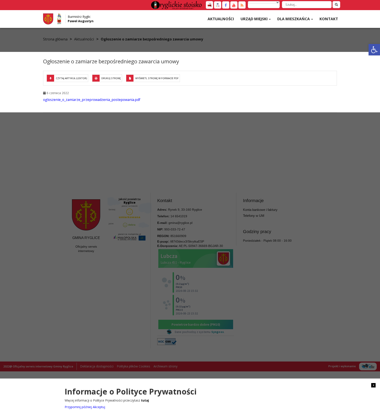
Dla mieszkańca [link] (294, 18)
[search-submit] (336, 4)
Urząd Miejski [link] (255, 18)
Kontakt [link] (329, 18)
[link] (374, 49)
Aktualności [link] (221, 18)
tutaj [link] (145, 400)
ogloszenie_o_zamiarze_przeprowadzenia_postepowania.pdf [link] (91, 99)
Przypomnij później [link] (78, 407)
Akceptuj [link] (99, 407)
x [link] (373, 385)
